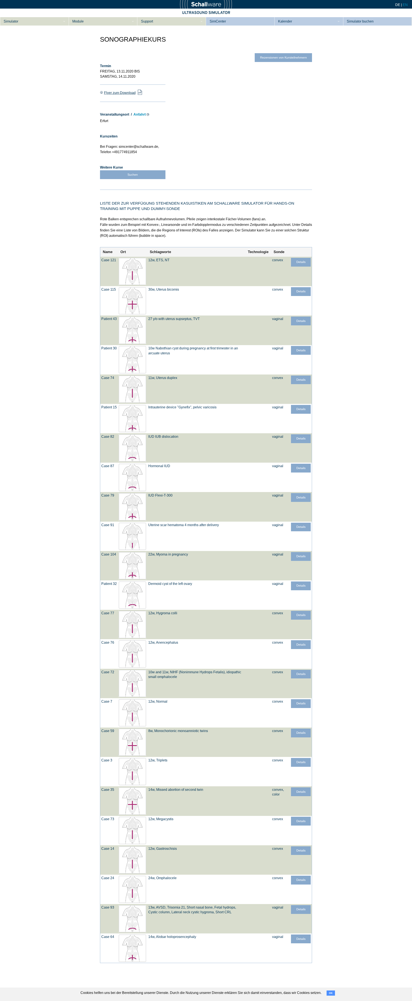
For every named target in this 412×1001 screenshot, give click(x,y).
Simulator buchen (360, 21)
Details (301, 262)
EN (405, 5)
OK (331, 993)
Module (78, 21)
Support (147, 21)
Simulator (11, 21)
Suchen (132, 174)
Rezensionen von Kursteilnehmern (283, 57)
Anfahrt (139, 114)
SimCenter (218, 21)
